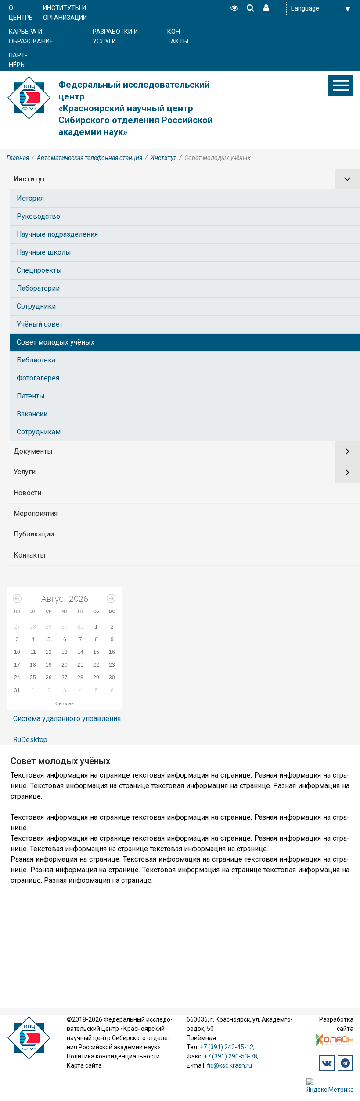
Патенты (31, 396)
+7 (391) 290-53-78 (230, 1056)
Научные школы (44, 252)
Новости (27, 493)
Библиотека (36, 360)
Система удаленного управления (67, 718)
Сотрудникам (39, 432)
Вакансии (32, 414)
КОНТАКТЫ (177, 36)
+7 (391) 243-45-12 (226, 1047)
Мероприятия (36, 513)
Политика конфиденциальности (113, 1056)
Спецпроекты (39, 270)
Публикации (34, 534)
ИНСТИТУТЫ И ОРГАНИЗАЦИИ (65, 12)
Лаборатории (38, 288)
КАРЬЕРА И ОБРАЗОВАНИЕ (31, 36)
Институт (163, 157)
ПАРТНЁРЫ (18, 60)
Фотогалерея (38, 378)
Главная (18, 157)
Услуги (25, 472)
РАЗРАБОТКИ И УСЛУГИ (115, 36)
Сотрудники (36, 306)
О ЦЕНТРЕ (20, 12)
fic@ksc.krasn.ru (229, 1065)
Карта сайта (84, 1065)
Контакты (30, 555)
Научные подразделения (57, 234)
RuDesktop (30, 739)
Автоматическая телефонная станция (89, 157)
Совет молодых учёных (55, 342)
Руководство (38, 216)
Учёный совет (40, 324)
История (30, 198)
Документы (33, 451)
